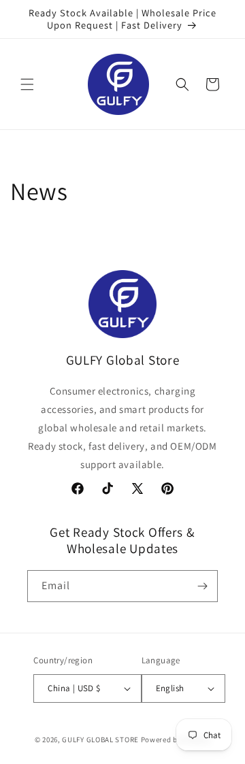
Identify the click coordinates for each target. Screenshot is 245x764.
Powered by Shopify (176, 739)
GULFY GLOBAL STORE (100, 739)
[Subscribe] (202, 586)
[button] (27, 84)
